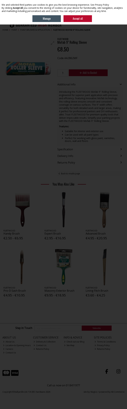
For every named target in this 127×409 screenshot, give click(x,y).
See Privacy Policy (99, 4)
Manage (47, 19)
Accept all (78, 19)
